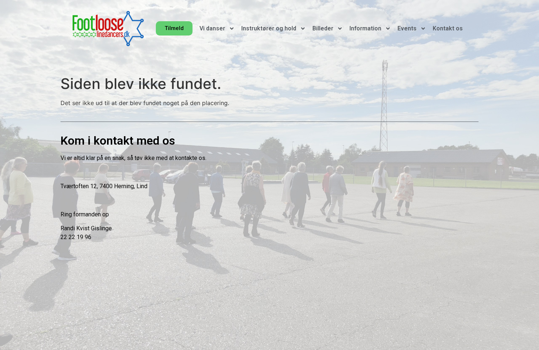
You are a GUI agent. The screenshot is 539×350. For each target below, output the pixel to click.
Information (365, 28)
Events (407, 28)
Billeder (322, 28)
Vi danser (212, 28)
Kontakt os (448, 28)
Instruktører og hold (268, 28)
